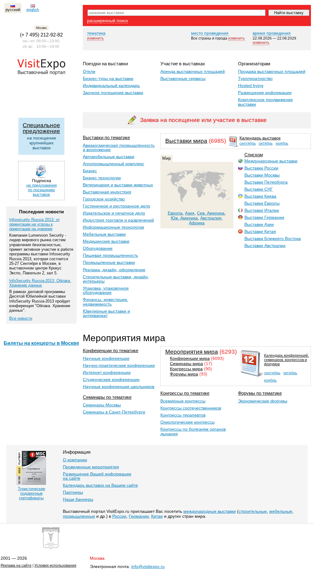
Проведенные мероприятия (91, 466)
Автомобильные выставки (108, 156)
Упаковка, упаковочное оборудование (106, 290)
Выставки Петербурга (266, 182)
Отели (89, 71)
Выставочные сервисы (182, 78)
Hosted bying (250, 85)
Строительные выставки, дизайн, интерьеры (116, 279)
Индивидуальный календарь (111, 85)
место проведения (209, 33)
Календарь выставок (260, 138)
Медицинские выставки (106, 241)
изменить (95, 38)
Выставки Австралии (264, 245)
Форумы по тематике (260, 393)
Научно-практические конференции (119, 365)
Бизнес (90, 170)
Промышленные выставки (109, 262)
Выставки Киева (260, 196)
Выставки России (261, 168)
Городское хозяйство (104, 198)
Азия (189, 213)
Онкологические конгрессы (187, 422)
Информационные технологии (113, 227)
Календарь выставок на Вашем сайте (100, 485)
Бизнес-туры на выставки (108, 78)
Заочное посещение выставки (113, 92)
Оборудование (98, 248)
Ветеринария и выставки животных (118, 184)
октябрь (266, 143)
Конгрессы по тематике (184, 393)
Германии (139, 516)
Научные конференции (106, 358)
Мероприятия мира (191, 352)
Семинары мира (186, 363)
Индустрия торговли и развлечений (118, 220)
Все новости (20, 318)
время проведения (272, 33)
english (32, 9)
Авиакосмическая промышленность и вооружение (119, 147)
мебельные (280, 511)
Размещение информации (265, 92)
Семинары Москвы (102, 404)
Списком (253, 154)
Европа (175, 213)
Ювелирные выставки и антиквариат (106, 313)
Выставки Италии (261, 210)
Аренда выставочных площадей (192, 71)
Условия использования (55, 565)
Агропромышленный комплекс (113, 163)
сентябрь (247, 143)
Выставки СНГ (258, 189)
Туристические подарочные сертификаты (31, 493)
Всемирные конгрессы (182, 400)
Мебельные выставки (104, 234)
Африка (197, 222)
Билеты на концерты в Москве (41, 343)
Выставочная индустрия (107, 191)
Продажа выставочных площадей (271, 71)
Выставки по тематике (106, 137)
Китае (157, 516)
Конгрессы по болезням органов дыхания (193, 431)
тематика (96, 33)
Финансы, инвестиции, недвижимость (105, 301)
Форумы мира (184, 374)
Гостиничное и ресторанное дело (116, 206)
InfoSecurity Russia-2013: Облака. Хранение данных (40, 283)
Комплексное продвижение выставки (265, 101)
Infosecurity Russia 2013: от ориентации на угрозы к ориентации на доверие (34, 224)
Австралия (210, 217)
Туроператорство (255, 78)
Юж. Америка (184, 217)
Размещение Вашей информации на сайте (97, 476)
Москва (97, 558)
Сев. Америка (210, 213)
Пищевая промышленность (110, 255)
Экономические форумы (262, 400)
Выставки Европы (262, 203)
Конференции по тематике (110, 350)
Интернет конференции (107, 372)
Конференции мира (190, 358)
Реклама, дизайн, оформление (114, 269)
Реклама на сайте (16, 565)
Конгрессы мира (186, 369)
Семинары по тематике (107, 397)
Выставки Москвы (262, 175)
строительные (253, 511)
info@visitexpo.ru (148, 566)
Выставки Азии (259, 224)
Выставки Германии (264, 217)
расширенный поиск (107, 20)
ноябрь (282, 143)
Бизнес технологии (102, 177)
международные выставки (209, 511)
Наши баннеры (78, 499)
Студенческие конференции (111, 379)
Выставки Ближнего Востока (272, 238)
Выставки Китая (260, 231)
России (119, 516)
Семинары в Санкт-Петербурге (114, 412)
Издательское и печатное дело (114, 213)
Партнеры (73, 492)
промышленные (79, 516)
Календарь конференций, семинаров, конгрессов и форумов (286, 359)
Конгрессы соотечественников (190, 408)
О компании (75, 459)
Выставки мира (186, 141)
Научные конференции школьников (118, 386)
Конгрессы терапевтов (182, 415)
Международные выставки (270, 160)
